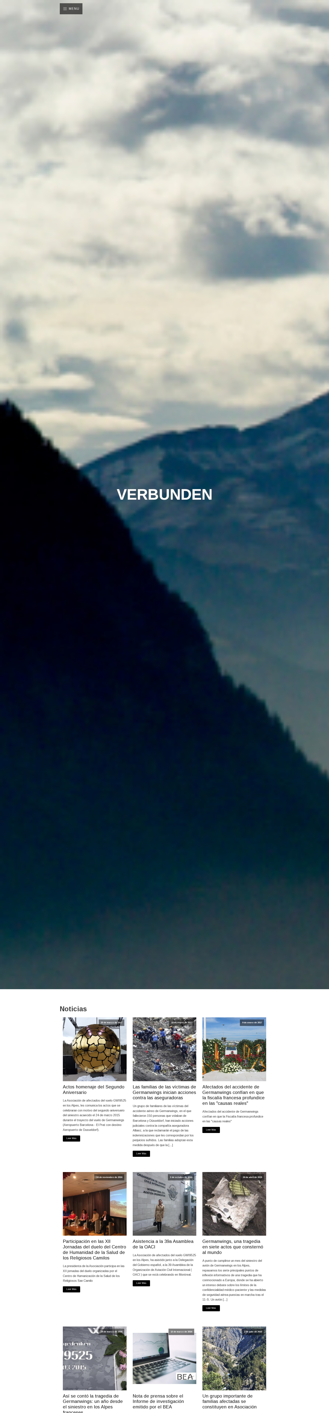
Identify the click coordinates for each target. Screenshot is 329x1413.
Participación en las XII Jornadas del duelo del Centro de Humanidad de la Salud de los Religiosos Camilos (94, 1249)
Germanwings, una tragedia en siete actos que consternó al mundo (232, 1247)
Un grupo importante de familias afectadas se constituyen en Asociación (229, 1401)
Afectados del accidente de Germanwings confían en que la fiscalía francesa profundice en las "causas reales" (233, 1095)
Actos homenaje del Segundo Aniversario (93, 1089)
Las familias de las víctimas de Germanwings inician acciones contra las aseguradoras (164, 1092)
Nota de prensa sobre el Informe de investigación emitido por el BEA (158, 1401)
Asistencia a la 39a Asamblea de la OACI (163, 1244)
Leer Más (71, 1138)
